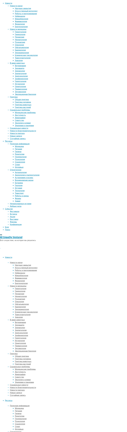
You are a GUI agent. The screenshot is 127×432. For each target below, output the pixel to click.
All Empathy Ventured (11, 237)
